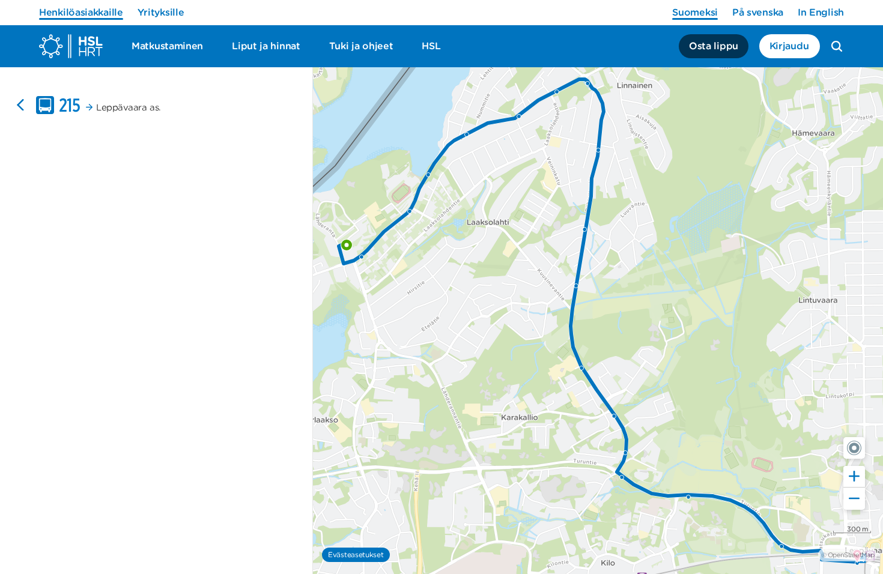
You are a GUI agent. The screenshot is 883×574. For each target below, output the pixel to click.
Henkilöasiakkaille (81, 12)
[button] (854, 448)
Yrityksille (161, 12)
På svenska (757, 12)
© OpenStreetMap (847, 555)
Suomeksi (695, 12)
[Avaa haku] (837, 46)
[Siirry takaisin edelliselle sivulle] (20, 105)
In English (821, 12)
